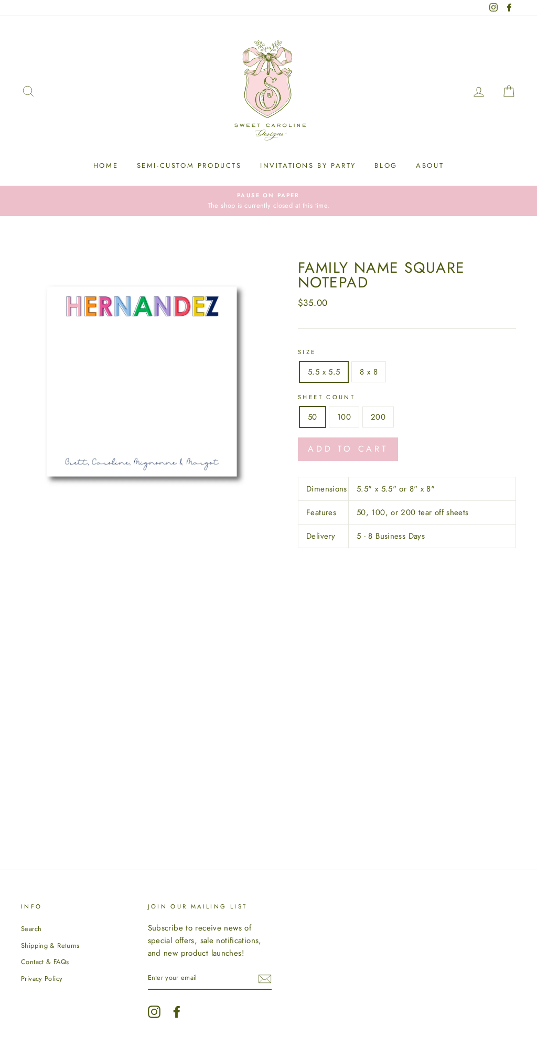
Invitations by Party (308, 165)
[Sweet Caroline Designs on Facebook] (176, 1012)
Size (307, 352)
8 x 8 (369, 372)
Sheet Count (326, 397)
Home (105, 165)
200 (378, 417)
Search (31, 929)
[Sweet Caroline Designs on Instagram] (154, 1012)
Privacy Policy (41, 978)
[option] (268, 201)
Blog (385, 165)
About (430, 165)
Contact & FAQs (45, 962)
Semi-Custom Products (189, 165)
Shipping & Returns (50, 945)
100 (344, 417)
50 (312, 417)
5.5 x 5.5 (324, 372)
